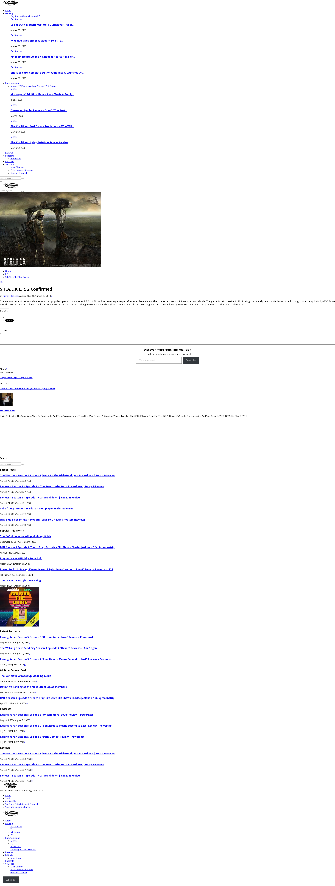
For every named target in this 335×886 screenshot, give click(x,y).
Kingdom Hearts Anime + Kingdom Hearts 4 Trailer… (42, 56)
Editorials (9, 155)
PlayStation (16, 19)
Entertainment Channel (21, 170)
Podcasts (9, 161)
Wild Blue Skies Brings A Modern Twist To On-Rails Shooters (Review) (42, 519)
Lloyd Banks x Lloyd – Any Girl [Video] (16, 377)
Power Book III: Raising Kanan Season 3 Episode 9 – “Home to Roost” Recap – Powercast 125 (56, 569)
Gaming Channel (18, 173)
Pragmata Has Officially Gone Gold (21, 558)
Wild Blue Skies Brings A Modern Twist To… (36, 40)
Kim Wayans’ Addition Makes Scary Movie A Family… (42, 94)
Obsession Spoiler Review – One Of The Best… (38, 110)
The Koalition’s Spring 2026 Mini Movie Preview (39, 142)
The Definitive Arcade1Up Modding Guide (25, 536)
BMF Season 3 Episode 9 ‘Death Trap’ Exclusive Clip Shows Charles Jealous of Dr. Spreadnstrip (57, 547)
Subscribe (191, 360)
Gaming (9, 13)
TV (11, 843)
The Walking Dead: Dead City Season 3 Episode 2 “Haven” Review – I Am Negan (48, 648)
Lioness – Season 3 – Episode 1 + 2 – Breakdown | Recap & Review (40, 497)
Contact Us (10, 801)
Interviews (15, 158)
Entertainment (12, 83)
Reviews (9, 152)
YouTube (9, 164)
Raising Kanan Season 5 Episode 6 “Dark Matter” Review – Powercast (42, 736)
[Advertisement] (78, 435)
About (8, 10)
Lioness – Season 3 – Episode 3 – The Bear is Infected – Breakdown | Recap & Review (52, 486)
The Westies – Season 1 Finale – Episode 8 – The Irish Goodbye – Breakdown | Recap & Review (57, 475)
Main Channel (17, 167)
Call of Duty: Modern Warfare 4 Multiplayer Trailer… (42, 24)
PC (1, 282)
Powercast (15, 846)
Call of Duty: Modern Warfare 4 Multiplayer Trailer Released (37, 508)
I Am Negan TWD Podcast (23, 849)
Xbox (12, 829)
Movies (14, 88)
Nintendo (15, 832)
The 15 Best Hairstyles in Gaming (20, 580)
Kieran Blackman (11, 296)
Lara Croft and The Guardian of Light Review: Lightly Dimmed (27, 388)
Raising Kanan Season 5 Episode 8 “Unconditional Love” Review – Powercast (46, 637)
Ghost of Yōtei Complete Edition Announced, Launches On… (47, 72)
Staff (7, 798)
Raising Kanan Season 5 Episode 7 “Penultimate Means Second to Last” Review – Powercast (56, 659)
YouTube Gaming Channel (18, 807)
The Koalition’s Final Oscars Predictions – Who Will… (42, 126)
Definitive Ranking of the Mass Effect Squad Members (33, 686)
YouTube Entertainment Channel (21, 804)
